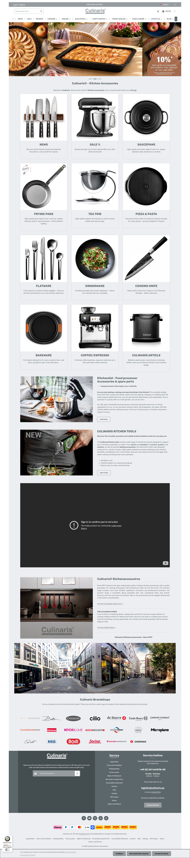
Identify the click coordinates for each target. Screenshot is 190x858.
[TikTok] (106, 818)
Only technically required (139, 854)
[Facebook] (84, 818)
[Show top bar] (174, 11)
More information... (70, 852)
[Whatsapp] (100, 818)
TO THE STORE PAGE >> (106, 628)
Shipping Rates (114, 769)
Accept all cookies (161, 854)
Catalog (114, 793)
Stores (114, 800)
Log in (15, 5)
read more (104, 419)
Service (114, 755)
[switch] (7, 849)
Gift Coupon (114, 797)
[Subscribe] (77, 773)
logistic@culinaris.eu (152, 788)
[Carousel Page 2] (95, 78)
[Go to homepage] (95, 11)
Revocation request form (114, 779)
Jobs (114, 790)
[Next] (176, 19)
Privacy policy (114, 772)
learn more (104, 473)
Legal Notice (114, 762)
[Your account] (158, 11)
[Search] (41, 11)
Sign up (22, 5)
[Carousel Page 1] (90, 78)
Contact (114, 786)
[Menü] (11, 836)
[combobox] (26, 11)
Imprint (32, 855)
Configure (119, 854)
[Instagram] (95, 818)
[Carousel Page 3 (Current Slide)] (99, 78)
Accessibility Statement (114, 783)
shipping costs (84, 834)
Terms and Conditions (114, 765)
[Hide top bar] (174, 4)
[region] (95, 52)
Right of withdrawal (114, 776)
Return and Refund (114, 804)
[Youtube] (89, 818)
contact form (156, 792)
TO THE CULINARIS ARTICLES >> (110, 604)
